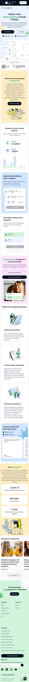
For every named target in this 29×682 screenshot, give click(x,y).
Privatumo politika (5, 633)
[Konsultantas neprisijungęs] (25, 678)
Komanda (17, 605)
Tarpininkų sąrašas (5, 613)
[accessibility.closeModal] (3, 3)
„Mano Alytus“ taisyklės (6, 642)
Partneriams (4, 610)
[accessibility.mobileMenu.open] (27, 8)
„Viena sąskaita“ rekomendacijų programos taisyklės (13, 650)
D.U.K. (2, 616)
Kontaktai (17, 608)
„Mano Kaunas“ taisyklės (6, 639)
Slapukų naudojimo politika (7, 636)
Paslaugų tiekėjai (5, 608)
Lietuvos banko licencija (6, 647)
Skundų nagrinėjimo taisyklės (7, 645)
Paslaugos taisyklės (5, 630)
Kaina (2, 605)
